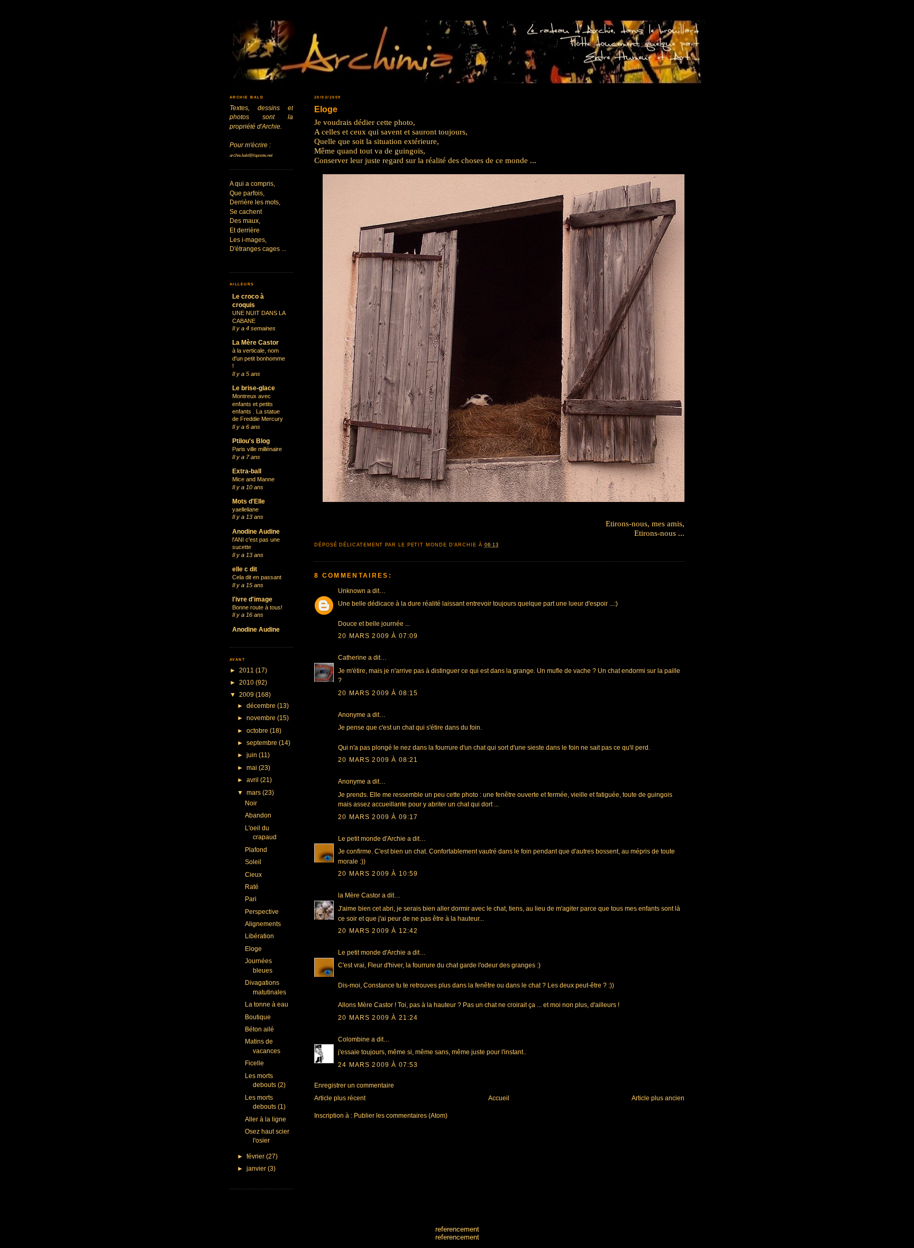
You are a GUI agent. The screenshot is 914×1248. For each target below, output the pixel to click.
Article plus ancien (658, 1097)
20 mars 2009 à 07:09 (378, 635)
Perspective (262, 911)
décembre (261, 705)
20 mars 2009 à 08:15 (378, 692)
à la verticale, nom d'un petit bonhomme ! (258, 358)
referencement (457, 1229)
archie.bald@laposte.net (251, 155)
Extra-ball (246, 471)
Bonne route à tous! (257, 607)
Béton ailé (259, 1029)
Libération (259, 935)
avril (253, 779)
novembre (261, 717)
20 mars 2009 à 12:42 (378, 930)
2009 (247, 694)
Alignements (263, 923)
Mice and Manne (253, 479)
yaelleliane (245, 509)
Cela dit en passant (256, 577)
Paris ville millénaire (257, 449)
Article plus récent (339, 1097)
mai (252, 767)
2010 (247, 682)
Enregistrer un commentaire (354, 1085)
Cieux (253, 874)
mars (254, 792)
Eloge (325, 109)
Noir (251, 803)
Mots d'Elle (248, 501)
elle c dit (244, 568)
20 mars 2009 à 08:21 (378, 759)
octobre (258, 730)
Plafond (256, 849)
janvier (257, 1168)
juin (252, 754)
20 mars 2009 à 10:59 (378, 873)
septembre (262, 742)
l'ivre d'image (252, 599)
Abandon (258, 815)
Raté (252, 886)
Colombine (354, 1039)
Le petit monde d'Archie (372, 838)
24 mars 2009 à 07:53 (378, 1064)
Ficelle (254, 1063)
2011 (247, 670)
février (256, 1156)
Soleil (253, 861)
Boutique (258, 1016)
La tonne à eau (266, 1004)
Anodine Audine (256, 531)
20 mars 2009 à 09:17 (378, 816)
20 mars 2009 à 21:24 (378, 1017)
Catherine (352, 657)
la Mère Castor (359, 895)
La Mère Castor (255, 342)
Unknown (351, 590)
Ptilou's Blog (251, 440)
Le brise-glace (253, 387)
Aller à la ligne (265, 1119)
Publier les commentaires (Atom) (400, 1115)
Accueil (498, 1097)
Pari (251, 898)
